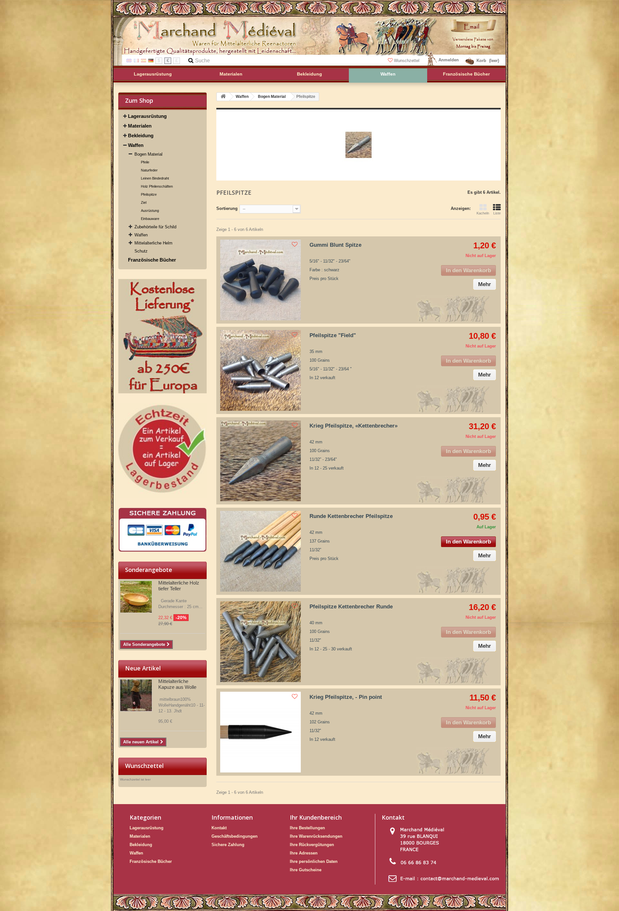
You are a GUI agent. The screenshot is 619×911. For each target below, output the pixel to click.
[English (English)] (129, 60)
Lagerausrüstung (147, 116)
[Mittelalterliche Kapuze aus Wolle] (136, 695)
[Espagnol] (143, 60)
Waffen (135, 145)
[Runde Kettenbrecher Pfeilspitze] (260, 551)
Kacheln (483, 213)
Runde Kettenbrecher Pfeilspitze (351, 516)
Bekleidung (140, 135)
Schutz (141, 251)
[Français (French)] (136, 60)
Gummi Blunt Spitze (335, 245)
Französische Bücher (152, 260)
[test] (162, 336)
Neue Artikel (143, 668)
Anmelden (448, 59)
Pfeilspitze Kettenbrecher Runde (351, 607)
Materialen (140, 126)
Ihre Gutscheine (305, 869)
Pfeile (145, 162)
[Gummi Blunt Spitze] (260, 280)
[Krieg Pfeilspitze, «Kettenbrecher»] (260, 460)
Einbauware (150, 219)
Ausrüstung (150, 210)
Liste (497, 213)
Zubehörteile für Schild (155, 226)
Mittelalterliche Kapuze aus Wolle (177, 684)
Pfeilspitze (149, 194)
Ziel (143, 202)
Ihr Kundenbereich (316, 817)
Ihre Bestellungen (307, 827)
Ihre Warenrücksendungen (316, 836)
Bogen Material (148, 154)
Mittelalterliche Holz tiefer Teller (178, 585)
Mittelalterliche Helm (153, 243)
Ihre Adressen (304, 853)
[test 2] (162, 450)
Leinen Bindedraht (155, 178)
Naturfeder (149, 170)
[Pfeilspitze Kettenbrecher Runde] (260, 641)
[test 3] (162, 530)
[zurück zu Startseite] (223, 97)
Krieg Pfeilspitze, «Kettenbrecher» (354, 426)
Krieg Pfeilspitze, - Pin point (346, 697)
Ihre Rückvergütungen (312, 844)
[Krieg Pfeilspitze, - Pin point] (260, 732)
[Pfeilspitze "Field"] (260, 370)
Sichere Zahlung (227, 844)
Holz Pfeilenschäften (157, 186)
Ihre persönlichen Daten (314, 861)
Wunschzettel (407, 60)
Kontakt (219, 827)
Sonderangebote (148, 570)
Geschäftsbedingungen (234, 836)
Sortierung (227, 208)
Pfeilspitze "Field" (333, 335)
